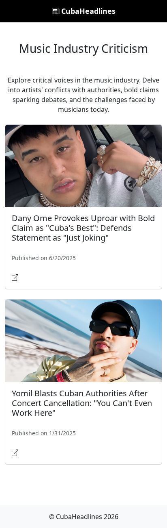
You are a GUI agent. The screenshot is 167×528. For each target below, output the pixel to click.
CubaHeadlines (87, 11)
